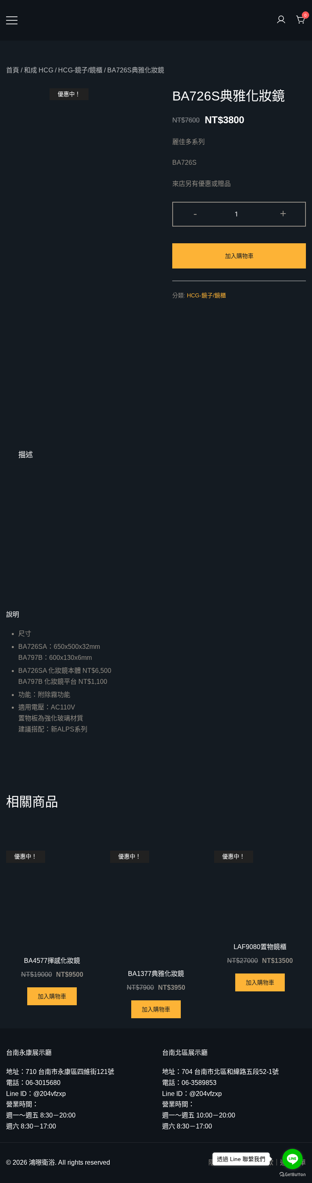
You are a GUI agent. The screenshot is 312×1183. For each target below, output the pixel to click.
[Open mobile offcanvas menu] (11, 20)
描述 (25, 455)
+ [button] (283, 213)
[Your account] (281, 20)
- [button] (195, 213)
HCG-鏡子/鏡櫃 (80, 70)
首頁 (12, 70)
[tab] (25, 455)
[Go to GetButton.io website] (293, 1174)
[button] (156, 614)
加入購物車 (239, 255)
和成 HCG (38, 70)
